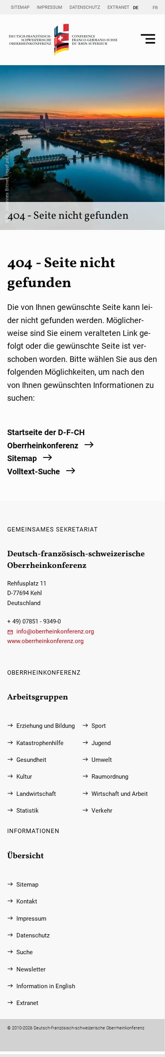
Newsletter (31, 969)
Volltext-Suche (33, 471)
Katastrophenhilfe (40, 743)
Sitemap (20, 7)
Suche (24, 952)
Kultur (24, 776)
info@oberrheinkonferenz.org (55, 631)
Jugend (101, 743)
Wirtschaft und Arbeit (119, 793)
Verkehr (101, 810)
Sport (98, 725)
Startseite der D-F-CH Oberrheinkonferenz (46, 439)
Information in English (45, 986)
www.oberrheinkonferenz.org (45, 641)
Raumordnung (109, 776)
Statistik (27, 810)
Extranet (118, 7)
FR (155, 7)
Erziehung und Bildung (45, 725)
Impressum (49, 7)
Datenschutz (85, 7)
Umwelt (101, 759)
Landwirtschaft (36, 793)
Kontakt (26, 901)
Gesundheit (31, 759)
